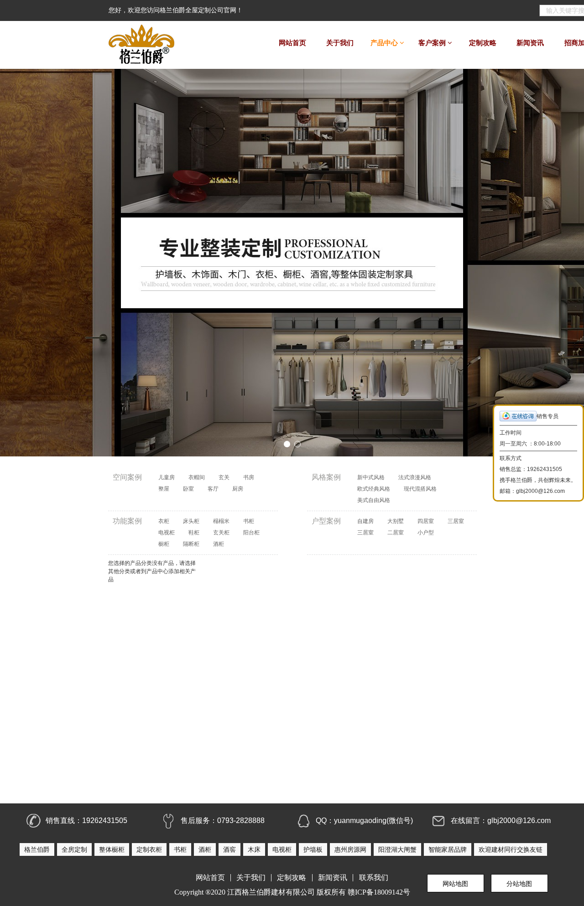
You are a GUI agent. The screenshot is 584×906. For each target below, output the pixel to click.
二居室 (395, 532)
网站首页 (292, 43)
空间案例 (127, 477)
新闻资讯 (530, 43)
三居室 (456, 521)
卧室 (188, 489)
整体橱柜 (112, 849)
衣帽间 (196, 477)
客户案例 (433, 43)
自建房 (365, 521)
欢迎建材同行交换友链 (510, 849)
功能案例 (127, 521)
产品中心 (385, 43)
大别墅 (395, 521)
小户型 (425, 532)
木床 (254, 849)
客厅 (213, 489)
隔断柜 (191, 544)
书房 (248, 477)
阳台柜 (251, 532)
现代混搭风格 (420, 489)
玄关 (224, 477)
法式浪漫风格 (414, 477)
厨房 (237, 489)
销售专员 (547, 416)
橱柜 (163, 544)
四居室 (425, 521)
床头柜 (191, 521)
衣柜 (163, 521)
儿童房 (166, 477)
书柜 (248, 521)
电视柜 (166, 532)
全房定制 (74, 849)
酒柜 (218, 544)
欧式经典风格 (373, 489)
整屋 (163, 489)
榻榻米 (221, 521)
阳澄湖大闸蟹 (397, 849)
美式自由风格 (373, 500)
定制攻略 (482, 43)
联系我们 (373, 877)
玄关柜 (221, 532)
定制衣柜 (149, 849)
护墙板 (313, 849)
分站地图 (519, 883)
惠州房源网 (350, 849)
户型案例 (326, 521)
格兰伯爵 (37, 849)
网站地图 (455, 883)
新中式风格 (371, 477)
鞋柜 (193, 532)
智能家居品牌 (447, 849)
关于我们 (340, 43)
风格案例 (326, 477)
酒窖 (229, 849)
